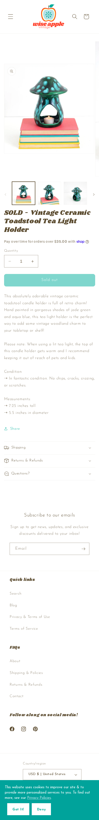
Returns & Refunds (26, 685)
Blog (13, 605)
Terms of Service (24, 629)
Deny (41, 809)
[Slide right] (93, 194)
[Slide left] (5, 194)
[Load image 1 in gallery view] (23, 193)
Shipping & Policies (26, 673)
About (15, 661)
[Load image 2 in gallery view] (49, 193)
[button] (10, 16)
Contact (17, 696)
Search (16, 594)
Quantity (11, 251)
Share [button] (15, 429)
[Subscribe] (83, 549)
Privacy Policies (39, 798)
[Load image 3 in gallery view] (75, 193)
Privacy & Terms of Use (30, 617)
